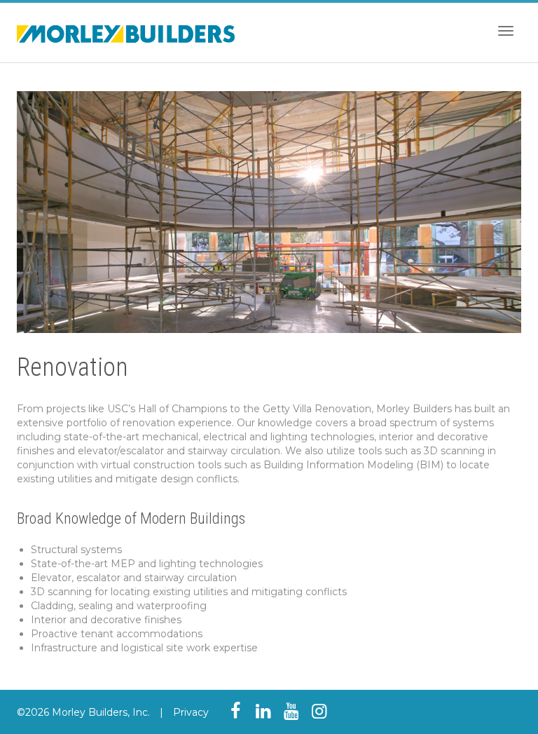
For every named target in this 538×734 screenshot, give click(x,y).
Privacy (191, 712)
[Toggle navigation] (505, 31)
